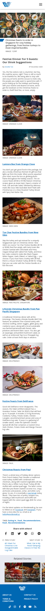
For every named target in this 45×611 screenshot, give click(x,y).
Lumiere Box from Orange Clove (18, 164)
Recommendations (31, 520)
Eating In (12, 520)
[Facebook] (20, 607)
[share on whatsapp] (32, 533)
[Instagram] (15, 607)
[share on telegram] (26, 533)
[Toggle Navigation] (40, 4)
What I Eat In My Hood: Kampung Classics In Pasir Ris (32, 544)
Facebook (19, 509)
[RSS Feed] (35, 607)
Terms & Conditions (8, 600)
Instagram (31, 509)
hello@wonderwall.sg (11, 514)
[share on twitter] (19, 533)
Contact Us (30, 595)
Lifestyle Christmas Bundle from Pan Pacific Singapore (21, 310)
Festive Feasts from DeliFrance (17, 401)
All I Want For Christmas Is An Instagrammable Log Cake (11, 545)
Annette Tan (9, 67)
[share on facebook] (6, 533)
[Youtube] (30, 607)
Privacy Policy (31, 599)
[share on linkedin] (12, 533)
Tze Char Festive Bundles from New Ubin (20, 233)
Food (20, 520)
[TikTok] (10, 607)
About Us (7, 595)
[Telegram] (25, 607)
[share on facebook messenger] (39, 533)
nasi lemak (32, 493)
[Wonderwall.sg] (6, 4)
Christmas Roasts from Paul (16, 469)
